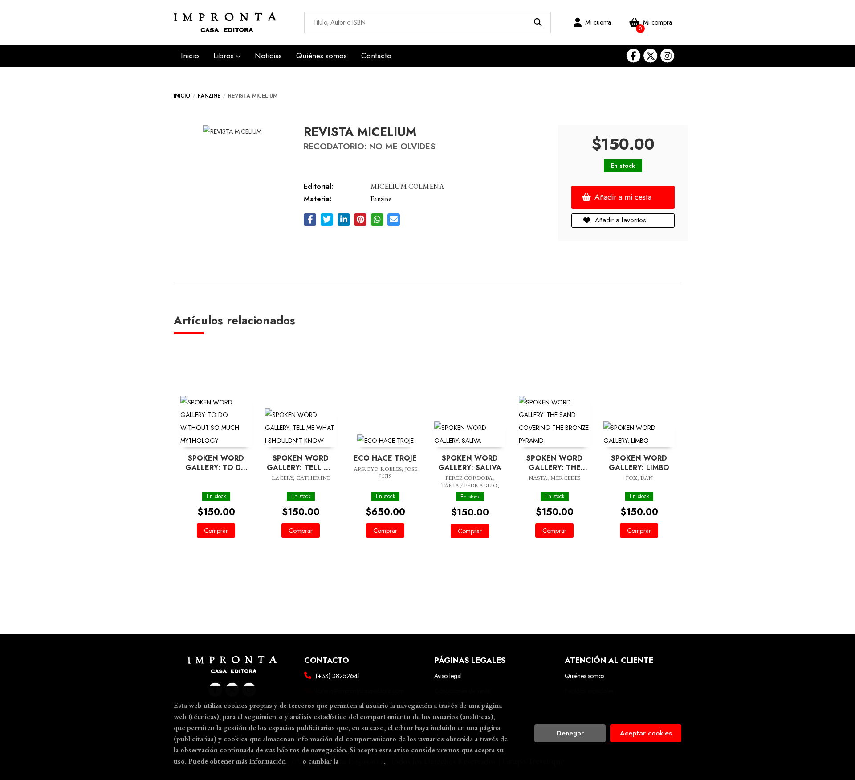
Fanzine (209, 96)
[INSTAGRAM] (667, 56)
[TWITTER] (650, 56)
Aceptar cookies (646, 733)
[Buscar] (538, 22)
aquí (294, 761)
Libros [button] (224, 55)
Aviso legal (448, 675)
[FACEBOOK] (633, 56)
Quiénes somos (584, 675)
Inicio (182, 96)
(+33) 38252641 (338, 675)
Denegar (570, 733)
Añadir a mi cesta (622, 197)
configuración (362, 761)
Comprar (216, 530)
